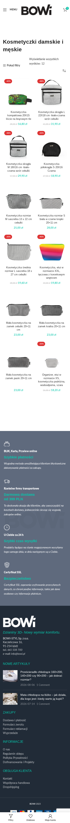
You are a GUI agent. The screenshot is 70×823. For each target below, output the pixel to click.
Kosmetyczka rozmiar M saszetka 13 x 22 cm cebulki (18, 219)
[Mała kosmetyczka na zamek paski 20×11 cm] (18, 356)
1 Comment (43, 685)
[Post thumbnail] (10, 678)
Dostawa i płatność (14, 720)
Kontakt (7, 778)
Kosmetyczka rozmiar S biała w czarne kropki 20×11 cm (51, 219)
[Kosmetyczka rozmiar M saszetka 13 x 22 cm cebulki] (18, 197)
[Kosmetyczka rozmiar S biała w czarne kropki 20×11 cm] (51, 197)
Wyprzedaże (10, 733)
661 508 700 (15, 650)
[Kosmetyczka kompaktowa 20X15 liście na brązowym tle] (18, 93)
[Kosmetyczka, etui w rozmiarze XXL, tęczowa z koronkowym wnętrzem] (51, 249)
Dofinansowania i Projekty (18, 762)
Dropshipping (11, 787)
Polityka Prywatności (15, 758)
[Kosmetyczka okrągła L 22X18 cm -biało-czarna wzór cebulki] (51, 93)
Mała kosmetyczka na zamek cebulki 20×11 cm (18, 326)
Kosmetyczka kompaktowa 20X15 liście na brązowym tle (18, 115)
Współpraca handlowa (16, 783)
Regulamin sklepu (13, 754)
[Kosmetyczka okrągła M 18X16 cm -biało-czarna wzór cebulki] (18, 145)
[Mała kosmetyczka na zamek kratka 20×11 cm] (51, 304)
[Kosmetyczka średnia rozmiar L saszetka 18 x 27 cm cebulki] (18, 249)
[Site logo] (36, 9)
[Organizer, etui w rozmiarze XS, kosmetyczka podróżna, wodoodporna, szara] (51, 356)
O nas (6, 749)
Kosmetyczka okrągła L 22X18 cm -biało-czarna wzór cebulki (51, 115)
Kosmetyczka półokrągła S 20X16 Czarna (52, 167)
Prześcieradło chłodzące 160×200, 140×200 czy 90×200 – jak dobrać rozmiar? (41, 675)
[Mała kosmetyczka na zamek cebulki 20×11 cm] (18, 304)
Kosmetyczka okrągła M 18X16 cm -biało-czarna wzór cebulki (18, 167)
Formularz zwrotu (13, 724)
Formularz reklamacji (15, 729)
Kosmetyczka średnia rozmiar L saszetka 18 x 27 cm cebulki (18, 271)
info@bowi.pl (18, 654)
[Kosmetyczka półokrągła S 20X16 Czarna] (51, 145)
